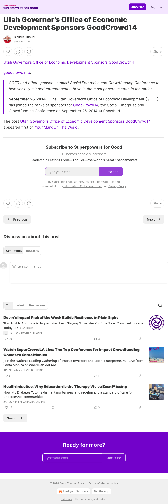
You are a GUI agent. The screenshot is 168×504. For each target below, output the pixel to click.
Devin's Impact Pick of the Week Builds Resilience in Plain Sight (61, 317)
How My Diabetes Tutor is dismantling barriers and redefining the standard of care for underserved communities (68, 394)
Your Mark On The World (56, 127)
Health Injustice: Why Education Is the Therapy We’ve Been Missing (65, 386)
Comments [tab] (14, 251)
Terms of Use (105, 182)
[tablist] (22, 250)
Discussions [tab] (37, 305)
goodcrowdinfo (17, 72)
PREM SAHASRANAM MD (30, 401)
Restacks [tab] (32, 251)
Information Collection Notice (82, 186)
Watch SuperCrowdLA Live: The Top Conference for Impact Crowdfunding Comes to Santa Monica (72, 352)
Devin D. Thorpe (24, 37)
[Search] (160, 305)
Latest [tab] (20, 305)
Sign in (156, 7)
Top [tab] (8, 305)
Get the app (101, 491)
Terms (92, 483)
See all (12, 418)
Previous (20, 219)
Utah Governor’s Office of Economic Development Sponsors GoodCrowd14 (69, 62)
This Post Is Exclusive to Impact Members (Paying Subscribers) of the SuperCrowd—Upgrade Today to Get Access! (73, 325)
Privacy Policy (117, 186)
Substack (66, 499)
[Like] (8, 51)
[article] (84, 328)
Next (151, 219)
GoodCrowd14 (85, 105)
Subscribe (137, 7)
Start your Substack (75, 491)
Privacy (82, 483)
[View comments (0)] (18, 51)
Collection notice (108, 483)
